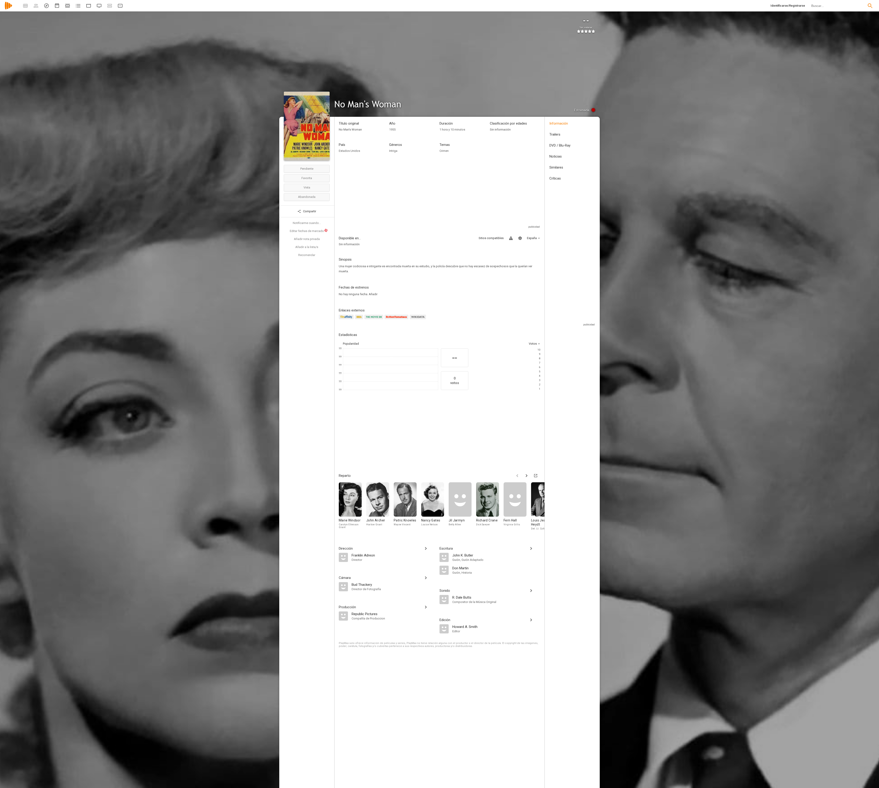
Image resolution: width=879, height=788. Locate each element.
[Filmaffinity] (347, 319)
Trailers (554, 134)
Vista (307, 187)
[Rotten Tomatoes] (397, 319)
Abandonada (306, 197)
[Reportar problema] (510, 238)
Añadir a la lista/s (306, 247)
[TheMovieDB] (374, 319)
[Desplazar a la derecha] (526, 475)
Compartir (309, 211)
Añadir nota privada (307, 239)
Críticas (555, 178)
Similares (556, 167)
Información (558, 123)
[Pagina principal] (8, 8)
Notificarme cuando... (307, 223)
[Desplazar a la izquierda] (517, 475)
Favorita (306, 178)
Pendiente (306, 168)
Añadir (373, 294)
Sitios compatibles (491, 238)
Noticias (555, 156)
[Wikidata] (418, 319)
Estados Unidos (349, 151)
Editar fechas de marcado (308, 231)
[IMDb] (359, 319)
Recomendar (306, 255)
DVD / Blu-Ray (559, 145)
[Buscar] (870, 5)
